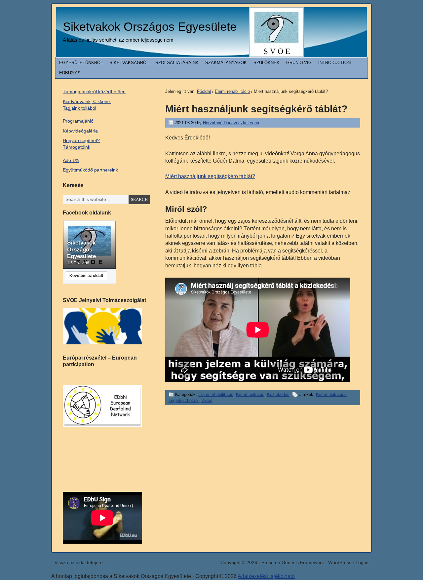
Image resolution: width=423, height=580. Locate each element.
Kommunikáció (250, 394)
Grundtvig (299, 62)
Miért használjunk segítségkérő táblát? (210, 176)
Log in (362, 562)
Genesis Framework (303, 562)
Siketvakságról (129, 62)
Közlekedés (278, 394)
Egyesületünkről (81, 62)
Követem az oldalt (86, 275)
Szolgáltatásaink (177, 62)
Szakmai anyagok (226, 62)
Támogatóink (76, 147)
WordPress (339, 562)
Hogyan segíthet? (81, 140)
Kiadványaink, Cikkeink (87, 101)
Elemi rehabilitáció (215, 394)
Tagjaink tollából (79, 108)
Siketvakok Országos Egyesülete (150, 26)
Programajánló (78, 121)
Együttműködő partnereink (90, 170)
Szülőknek (266, 62)
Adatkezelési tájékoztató (266, 576)
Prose (267, 562)
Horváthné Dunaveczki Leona (231, 122)
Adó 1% (71, 160)
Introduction (334, 62)
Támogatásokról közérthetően (94, 91)
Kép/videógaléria (80, 131)
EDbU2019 (69, 72)
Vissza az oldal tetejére (79, 562)
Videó (206, 400)
